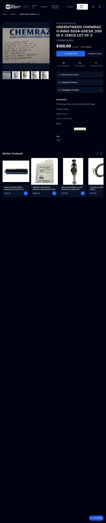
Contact (70, 7)
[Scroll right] (102, 153)
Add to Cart (72, 53)
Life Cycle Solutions (55, 7)
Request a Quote (95, 54)
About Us (34, 7)
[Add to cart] (26, 193)
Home (4, 14)
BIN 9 (59, 140)
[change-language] (99, 6)
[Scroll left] (97, 153)
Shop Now (81, 7)
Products (13, 14)
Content (43, 7)
